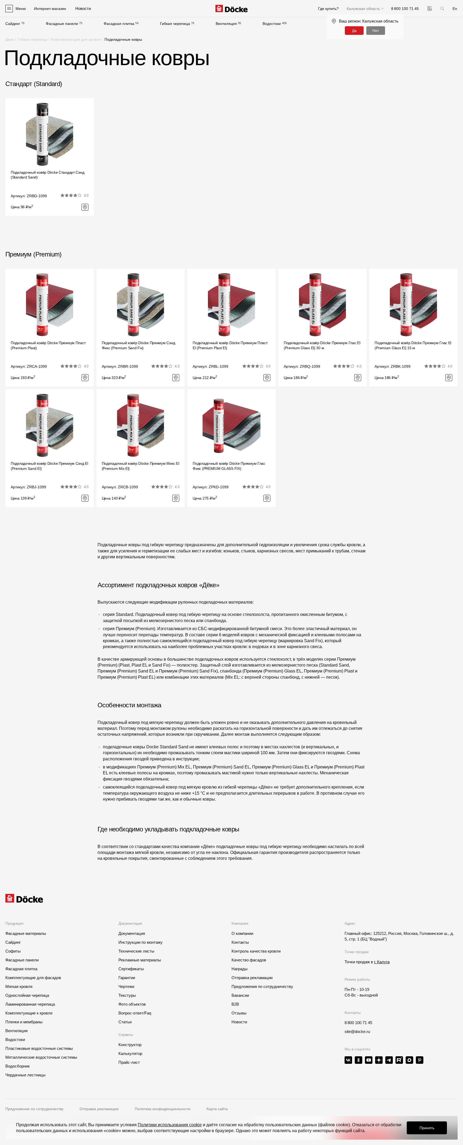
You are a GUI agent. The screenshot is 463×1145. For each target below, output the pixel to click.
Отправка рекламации (252, 977)
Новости (239, 1022)
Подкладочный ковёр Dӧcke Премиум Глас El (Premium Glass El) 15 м (413, 345)
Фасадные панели (62, 23)
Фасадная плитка (119, 23)
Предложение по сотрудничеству (34, 1109)
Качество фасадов (249, 960)
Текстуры (127, 995)
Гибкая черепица (175, 23)
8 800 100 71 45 (358, 1022)
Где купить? (328, 8)
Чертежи (126, 986)
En (455, 8)
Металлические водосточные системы (41, 1057)
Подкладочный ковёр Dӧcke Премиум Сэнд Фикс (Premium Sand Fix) (138, 345)
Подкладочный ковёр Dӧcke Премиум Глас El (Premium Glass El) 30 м (322, 345)
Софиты (13, 951)
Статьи (125, 1022)
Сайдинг (12, 23)
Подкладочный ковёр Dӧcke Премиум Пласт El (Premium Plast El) (230, 345)
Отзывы (239, 1013)
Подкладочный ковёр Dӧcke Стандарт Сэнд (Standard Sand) (47, 174)
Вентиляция (226, 23)
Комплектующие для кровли (76, 39)
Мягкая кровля (18, 986)
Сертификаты (131, 968)
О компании (242, 933)
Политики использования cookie (170, 1124)
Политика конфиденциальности (163, 1109)
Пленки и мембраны (24, 1022)
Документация (131, 933)
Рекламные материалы (139, 960)
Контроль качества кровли (256, 951)
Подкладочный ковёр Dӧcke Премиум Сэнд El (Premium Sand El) (49, 465)
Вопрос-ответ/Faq (134, 1013)
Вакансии (240, 995)
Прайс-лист (129, 1062)
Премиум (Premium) (33, 254)
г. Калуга (382, 962)
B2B (235, 1004)
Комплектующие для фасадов (33, 977)
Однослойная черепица (27, 995)
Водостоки (272, 23)
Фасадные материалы (25, 933)
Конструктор (129, 1044)
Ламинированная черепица (30, 1004)
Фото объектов (132, 1004)
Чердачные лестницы (25, 1075)
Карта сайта (217, 1109)
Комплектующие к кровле (29, 1013)
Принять (427, 1128)
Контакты (240, 942)
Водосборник (17, 1066)
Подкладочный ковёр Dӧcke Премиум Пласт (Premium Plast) (48, 345)
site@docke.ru (357, 1031)
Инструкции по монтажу (140, 942)
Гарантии (126, 977)
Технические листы (136, 951)
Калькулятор (130, 1053)
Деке (9, 39)
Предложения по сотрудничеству (262, 986)
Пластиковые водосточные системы (39, 1048)
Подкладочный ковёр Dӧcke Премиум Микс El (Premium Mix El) (140, 465)
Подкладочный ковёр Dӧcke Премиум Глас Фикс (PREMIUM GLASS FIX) (229, 465)
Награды (240, 968)
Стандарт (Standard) (33, 83)
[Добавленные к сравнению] (429, 8)
